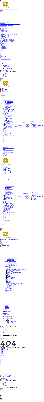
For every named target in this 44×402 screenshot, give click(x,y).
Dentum (8, 282)
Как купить (7, 297)
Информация (3, 360)
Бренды (1, 352)
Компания (7, 303)
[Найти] (1, 11)
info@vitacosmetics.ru (5, 70)
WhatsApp (5, 76)
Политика (2, 365)
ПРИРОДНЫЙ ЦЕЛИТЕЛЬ (12, 263)
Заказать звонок (8, 323)
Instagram (4, 73)
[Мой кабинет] (0, 229)
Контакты (2, 358)
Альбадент (9, 268)
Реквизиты (2, 364)
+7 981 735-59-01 (4, 56)
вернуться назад (5, 349)
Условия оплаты (3, 362)
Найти (2, 389)
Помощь (2, 366)
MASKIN (9, 276)
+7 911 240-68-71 (6, 59)
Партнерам (2, 359)
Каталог (6, 251)
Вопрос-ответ (3, 370)
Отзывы (2, 357)
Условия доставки (3, 363)
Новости (2, 356)
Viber (4, 74)
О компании (2, 355)
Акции (1, 351)
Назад (7, 250)
